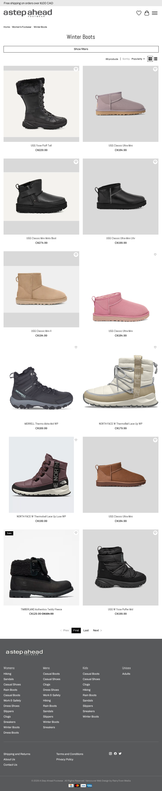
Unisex (126, 668)
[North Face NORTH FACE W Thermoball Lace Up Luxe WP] (41, 475)
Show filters (81, 49)
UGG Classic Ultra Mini (121, 145)
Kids (85, 668)
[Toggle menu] (155, 13)
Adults (126, 673)
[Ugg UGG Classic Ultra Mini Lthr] (121, 197)
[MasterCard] (77, 786)
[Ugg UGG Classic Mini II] (41, 289)
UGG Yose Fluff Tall (41, 145)
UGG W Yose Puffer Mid (120, 609)
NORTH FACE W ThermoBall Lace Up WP (120, 423)
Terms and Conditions (69, 754)
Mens (46, 668)
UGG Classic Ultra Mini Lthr (120, 238)
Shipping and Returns (17, 754)
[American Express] (89, 786)
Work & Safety (12, 700)
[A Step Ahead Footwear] (28, 13)
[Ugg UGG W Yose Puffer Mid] (121, 567)
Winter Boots (12, 727)
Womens (9, 668)
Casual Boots (12, 695)
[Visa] (83, 786)
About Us (9, 759)
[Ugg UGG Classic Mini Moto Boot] (41, 197)
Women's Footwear (21, 27)
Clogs (7, 716)
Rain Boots (10, 689)
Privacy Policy (64, 759)
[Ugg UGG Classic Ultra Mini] (121, 104)
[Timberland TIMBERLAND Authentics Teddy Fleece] (41, 567)
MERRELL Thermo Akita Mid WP (41, 423)
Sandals (9, 679)
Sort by (126, 59)
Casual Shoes (12, 684)
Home (7, 27)
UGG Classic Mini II (41, 331)
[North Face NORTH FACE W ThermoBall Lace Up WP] (121, 382)
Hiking (7, 673)
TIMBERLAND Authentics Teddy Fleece (41, 609)
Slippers (9, 711)
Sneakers (9, 721)
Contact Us (10, 764)
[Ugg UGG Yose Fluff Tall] (41, 104)
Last (86, 630)
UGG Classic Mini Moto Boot (41, 238)
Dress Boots (11, 732)
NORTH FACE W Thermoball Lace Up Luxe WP (41, 516)
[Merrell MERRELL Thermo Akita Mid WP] (41, 382)
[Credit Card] (71, 786)
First (76, 630)
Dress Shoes (11, 705)
